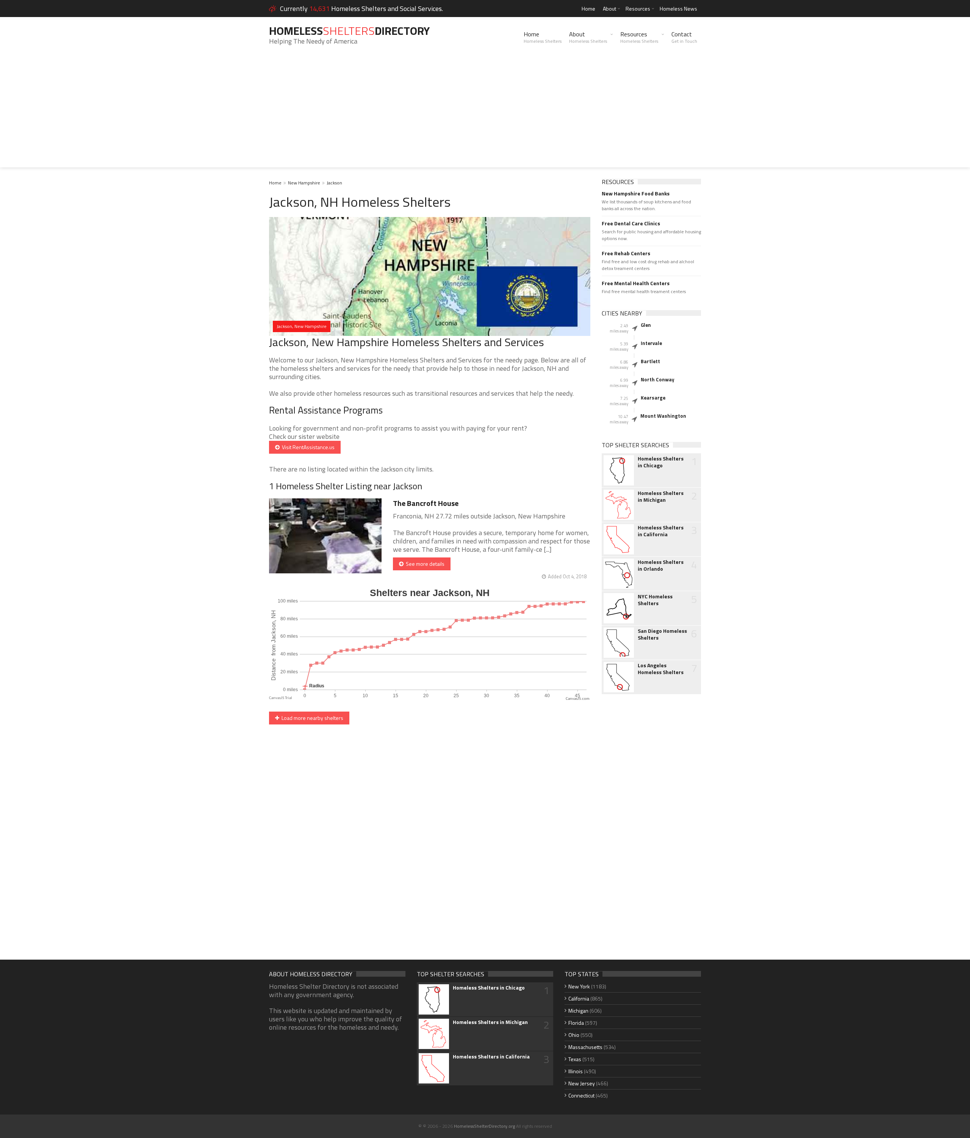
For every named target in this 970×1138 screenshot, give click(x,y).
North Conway (657, 379)
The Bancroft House (425, 503)
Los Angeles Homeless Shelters (661, 669)
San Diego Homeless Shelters (662, 634)
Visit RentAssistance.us (307, 447)
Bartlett (650, 361)
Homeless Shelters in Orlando (661, 565)
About (609, 8)
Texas (574, 1059)
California (578, 998)
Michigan (578, 1011)
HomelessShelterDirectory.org (484, 1126)
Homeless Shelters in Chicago (661, 462)
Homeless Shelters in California (661, 531)
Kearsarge (653, 397)
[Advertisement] (485, 114)
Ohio (573, 1035)
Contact (684, 37)
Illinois (575, 1071)
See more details (424, 564)
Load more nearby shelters (311, 718)
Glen (646, 325)
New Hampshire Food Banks (636, 193)
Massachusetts (585, 1047)
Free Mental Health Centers (636, 283)
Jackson (334, 182)
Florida (576, 1023)
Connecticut (581, 1095)
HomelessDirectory (349, 30)
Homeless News (678, 8)
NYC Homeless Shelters (655, 600)
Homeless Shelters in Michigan (661, 496)
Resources (638, 8)
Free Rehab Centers (626, 253)
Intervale (651, 343)
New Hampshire (304, 182)
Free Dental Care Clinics (631, 223)
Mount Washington (663, 415)
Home (588, 8)
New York (579, 986)
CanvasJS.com (578, 699)
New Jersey (581, 1083)
